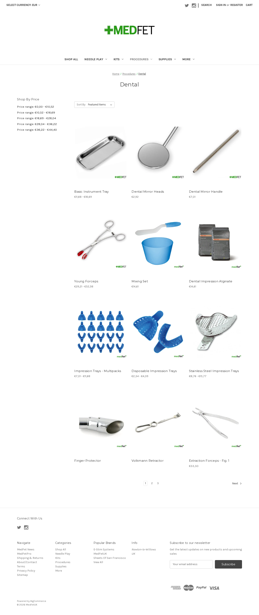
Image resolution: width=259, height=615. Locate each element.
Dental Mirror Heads (148, 191)
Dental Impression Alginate (210, 281)
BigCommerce (38, 601)
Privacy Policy (26, 570)
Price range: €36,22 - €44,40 (37, 129)
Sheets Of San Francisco (109, 558)
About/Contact (27, 562)
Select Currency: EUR (22, 5)
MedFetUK (100, 553)
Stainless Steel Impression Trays (214, 371)
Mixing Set (140, 281)
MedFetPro (24, 553)
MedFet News (25, 549)
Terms (21, 566)
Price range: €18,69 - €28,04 (36, 118)
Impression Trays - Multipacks (97, 371)
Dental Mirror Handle (206, 191)
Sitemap (22, 575)
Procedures (139, 59)
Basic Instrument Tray (91, 191)
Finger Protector (87, 461)
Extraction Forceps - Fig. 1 (209, 461)
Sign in (221, 5)
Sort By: (81, 104)
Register (236, 5)
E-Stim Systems (103, 549)
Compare (99, 152)
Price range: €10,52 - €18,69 (36, 112)
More (186, 59)
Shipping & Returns (30, 558)
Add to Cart (158, 159)
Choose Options (100, 159)
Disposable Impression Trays (154, 371)
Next (235, 483)
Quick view (97, 145)
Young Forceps (86, 281)
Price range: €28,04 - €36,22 (37, 124)
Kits (117, 59)
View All (98, 562)
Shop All (71, 59)
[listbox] (100, 105)
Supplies (165, 59)
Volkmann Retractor (147, 461)
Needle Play (93, 59)
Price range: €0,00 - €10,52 (35, 106)
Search (206, 5)
